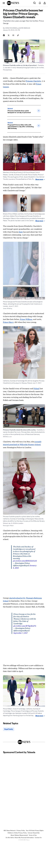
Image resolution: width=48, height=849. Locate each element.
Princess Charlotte (33, 81)
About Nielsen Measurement (19, 835)
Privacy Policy (21, 830)
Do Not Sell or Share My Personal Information (20, 837)
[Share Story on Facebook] (4, 35)
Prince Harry (8, 322)
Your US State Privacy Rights (35, 830)
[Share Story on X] (8, 35)
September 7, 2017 (20, 632)
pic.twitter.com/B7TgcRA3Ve (24, 625)
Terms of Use (33, 835)
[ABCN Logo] (13, 3)
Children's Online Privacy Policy (17, 833)
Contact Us (38, 837)
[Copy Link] (18, 35)
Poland (36, 388)
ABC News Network (10, 830)
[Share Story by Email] (13, 35)
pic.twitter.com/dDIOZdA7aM (25, 560)
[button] (4, 3)
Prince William (26, 319)
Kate (21, 231)
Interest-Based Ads (34, 833)
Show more (39, 179)
